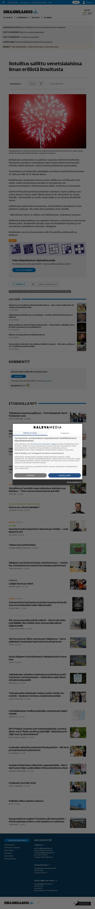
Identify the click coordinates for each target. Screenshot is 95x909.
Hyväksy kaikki (65, 475)
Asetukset (30, 475)
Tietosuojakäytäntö (73, 482)
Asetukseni (65, 433)
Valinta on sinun (30, 433)
